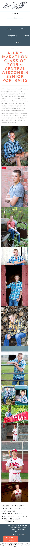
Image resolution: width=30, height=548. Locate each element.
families (21, 29)
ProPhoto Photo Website (16, 545)
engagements (12, 35)
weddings (9, 29)
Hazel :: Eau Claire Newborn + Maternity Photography (13, 508)
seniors (26, 35)
